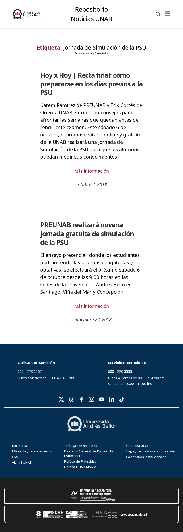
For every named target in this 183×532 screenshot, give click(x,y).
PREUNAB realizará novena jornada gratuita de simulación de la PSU (87, 233)
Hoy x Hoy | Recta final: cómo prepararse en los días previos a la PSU (91, 84)
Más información (91, 171)
